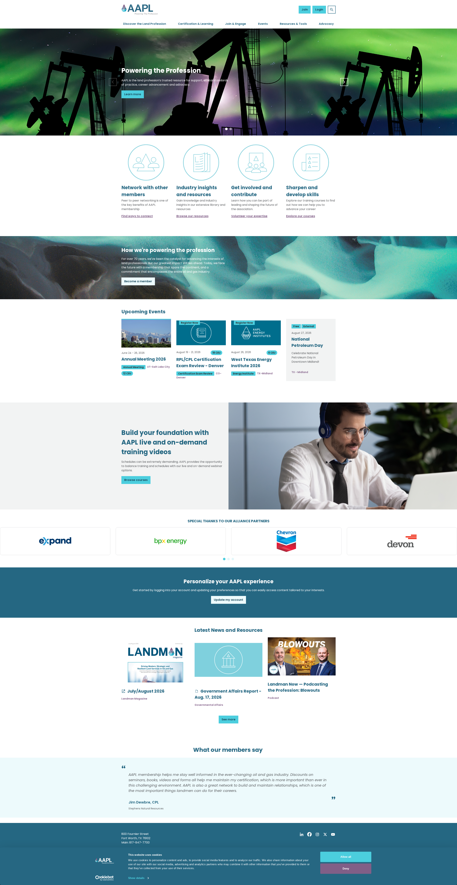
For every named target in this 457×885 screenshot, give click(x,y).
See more (228, 719)
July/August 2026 (145, 691)
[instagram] (317, 834)
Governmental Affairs (209, 705)
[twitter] (325, 834)
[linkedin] (301, 834)
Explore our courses (300, 216)
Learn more (132, 94)
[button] (226, 129)
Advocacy (326, 24)
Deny (346, 868)
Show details (136, 877)
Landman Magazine (134, 698)
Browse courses (136, 480)
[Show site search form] (332, 10)
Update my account (228, 600)
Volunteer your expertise (249, 216)
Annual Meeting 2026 (143, 359)
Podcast (273, 698)
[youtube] (333, 834)
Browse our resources (192, 216)
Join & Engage (235, 24)
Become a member (138, 281)
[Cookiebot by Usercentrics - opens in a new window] (104, 878)
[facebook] (309, 834)
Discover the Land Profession (144, 24)
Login (319, 9)
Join (305, 9)
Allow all (345, 856)
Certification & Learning (195, 24)
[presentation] (113, 82)
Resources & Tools (293, 24)
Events (263, 24)
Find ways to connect (137, 216)
